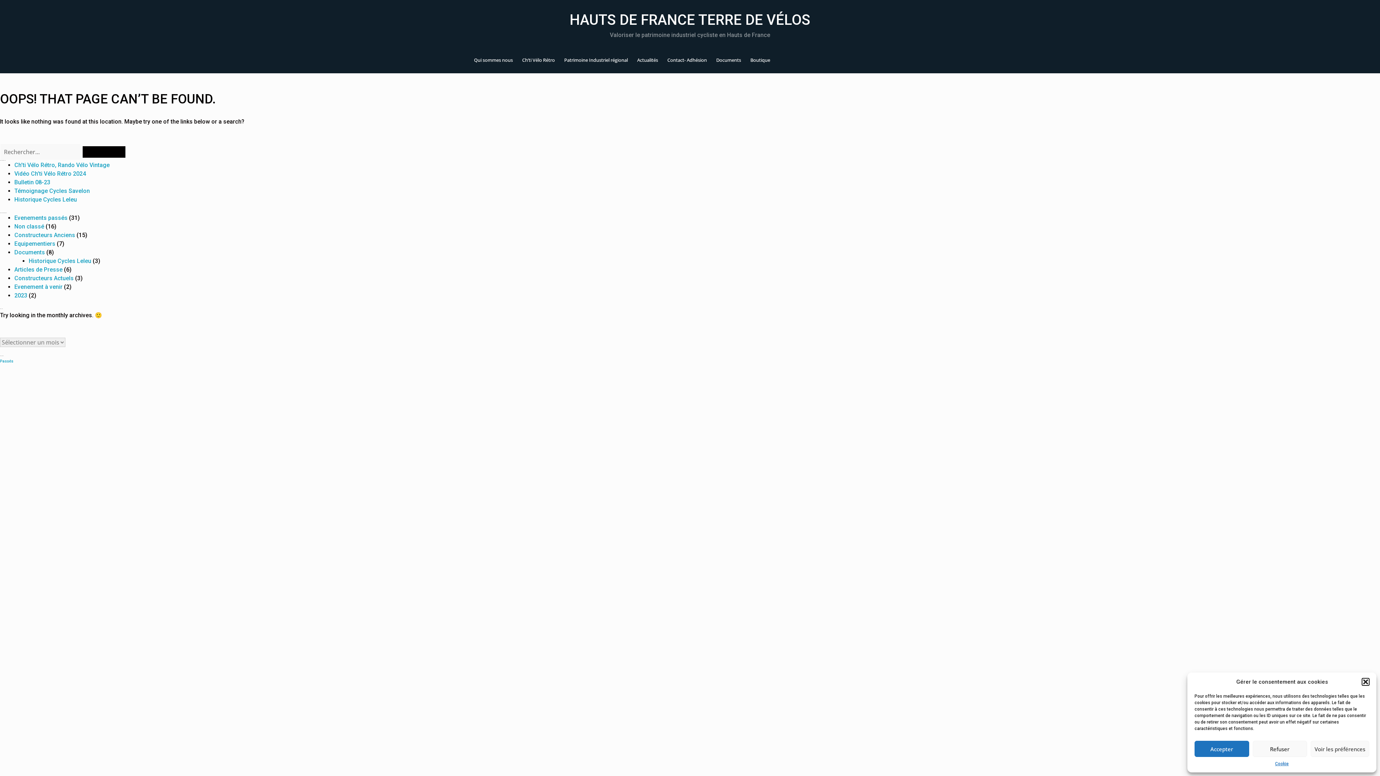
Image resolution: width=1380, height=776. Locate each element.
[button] (1365, 681)
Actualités (647, 60)
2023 (20, 295)
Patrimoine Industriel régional (596, 60)
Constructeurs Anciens (44, 235)
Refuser (1279, 749)
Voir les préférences (1340, 749)
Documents (728, 60)
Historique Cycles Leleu (45, 199)
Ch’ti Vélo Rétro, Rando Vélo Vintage (62, 165)
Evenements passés (41, 217)
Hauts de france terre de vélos (690, 19)
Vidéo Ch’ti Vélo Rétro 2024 (50, 173)
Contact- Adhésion (687, 60)
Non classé (29, 226)
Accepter (1221, 749)
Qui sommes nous (493, 60)
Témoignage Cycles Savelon (52, 191)
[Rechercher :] (41, 152)
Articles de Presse (38, 269)
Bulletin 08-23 (32, 182)
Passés (6, 361)
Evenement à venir (38, 286)
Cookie (1282, 763)
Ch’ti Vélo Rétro (538, 60)
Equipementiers (34, 243)
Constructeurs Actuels (44, 278)
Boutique (760, 60)
